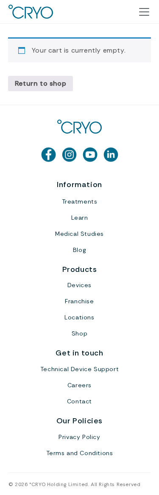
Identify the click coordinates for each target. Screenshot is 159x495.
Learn (79, 217)
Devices (79, 285)
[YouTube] (90, 154)
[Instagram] (69, 154)
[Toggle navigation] (144, 12)
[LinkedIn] (110, 154)
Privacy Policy (79, 437)
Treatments (80, 201)
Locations (79, 317)
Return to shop (40, 83)
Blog (79, 250)
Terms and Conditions (79, 453)
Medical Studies (79, 234)
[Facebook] (48, 154)
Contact (79, 401)
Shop (79, 333)
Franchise (79, 301)
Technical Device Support (79, 369)
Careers (79, 385)
